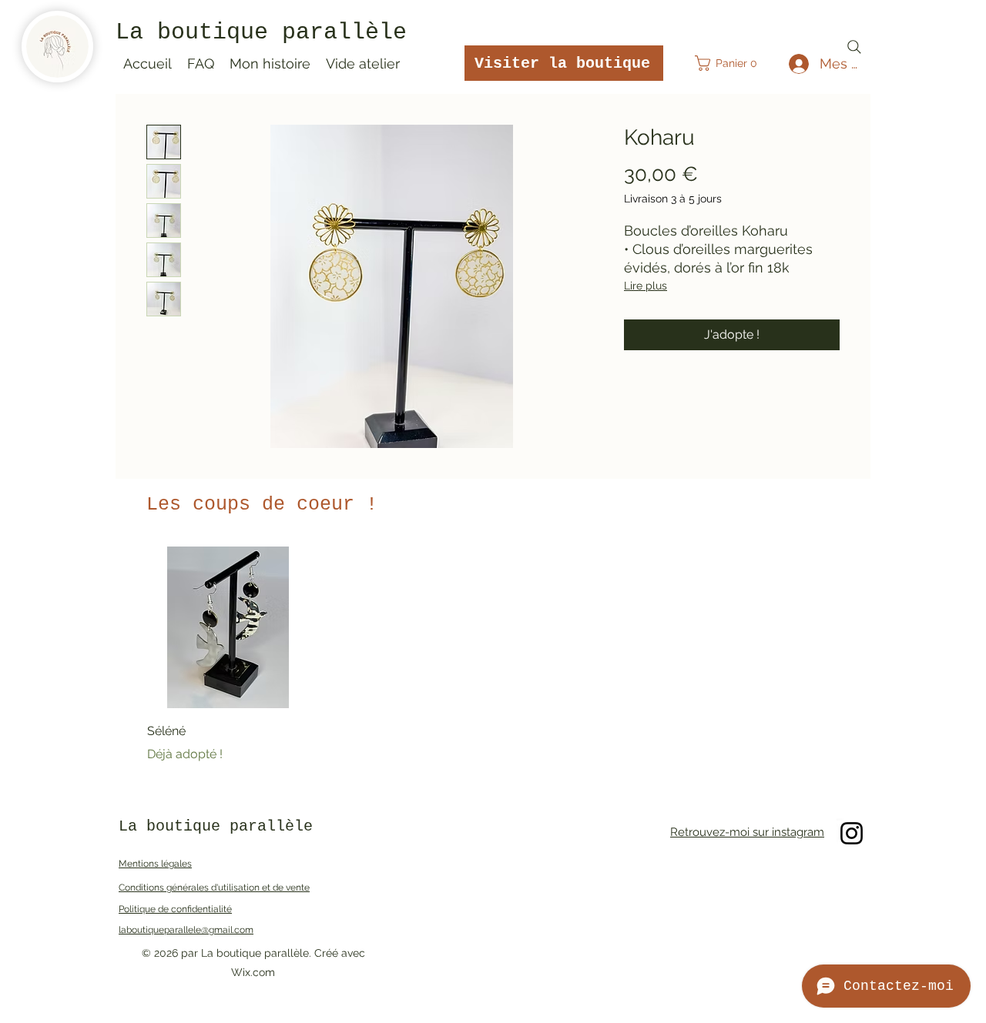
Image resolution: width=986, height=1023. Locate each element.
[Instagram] (852, 833)
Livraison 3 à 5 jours (673, 198)
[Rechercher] (854, 47)
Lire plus (645, 285)
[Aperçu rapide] (228, 627)
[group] (493, 655)
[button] (731, 63)
